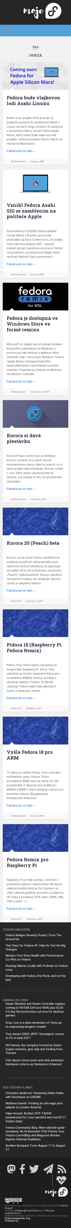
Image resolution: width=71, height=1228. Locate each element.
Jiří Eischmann (18, 161)
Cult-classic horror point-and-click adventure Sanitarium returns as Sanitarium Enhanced (35, 1062)
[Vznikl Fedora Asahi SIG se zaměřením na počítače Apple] (35, 183)
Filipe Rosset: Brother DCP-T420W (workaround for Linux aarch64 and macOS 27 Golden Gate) (36, 1117)
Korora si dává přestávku (24, 438)
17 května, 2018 (38, 499)
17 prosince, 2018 (39, 392)
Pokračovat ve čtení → (21, 151)
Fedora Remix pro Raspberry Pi (28, 862)
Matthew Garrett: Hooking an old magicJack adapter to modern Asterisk (34, 1105)
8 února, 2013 (37, 816)
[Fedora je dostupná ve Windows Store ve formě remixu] (35, 296)
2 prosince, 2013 (34, 601)
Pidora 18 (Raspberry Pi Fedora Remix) (34, 648)
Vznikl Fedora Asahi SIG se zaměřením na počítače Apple (31, 211)
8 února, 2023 (37, 274)
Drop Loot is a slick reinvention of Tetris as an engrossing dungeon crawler (34, 1024)
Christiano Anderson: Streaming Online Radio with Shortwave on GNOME (35, 1095)
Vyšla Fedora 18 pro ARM (30, 755)
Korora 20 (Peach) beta (33, 543)
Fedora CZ (16, 601)
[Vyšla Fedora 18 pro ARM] (35, 730)
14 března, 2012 (34, 919)
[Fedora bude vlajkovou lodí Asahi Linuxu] (35, 76)
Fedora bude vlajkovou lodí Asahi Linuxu (33, 100)
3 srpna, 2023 (37, 161)
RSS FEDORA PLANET (18, 1087)
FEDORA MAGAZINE (16, 929)
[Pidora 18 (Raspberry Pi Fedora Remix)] (35, 623)
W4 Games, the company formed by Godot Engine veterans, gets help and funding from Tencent (34, 1049)
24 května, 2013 (33, 708)
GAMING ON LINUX (15, 1000)
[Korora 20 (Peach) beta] (35, 521)
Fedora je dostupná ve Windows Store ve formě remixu (32, 324)
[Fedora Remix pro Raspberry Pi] (35, 838)
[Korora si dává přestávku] (35, 414)
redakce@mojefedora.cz (29, 1210)
